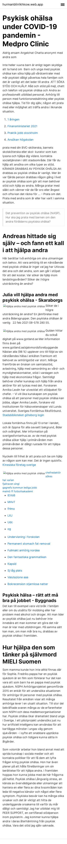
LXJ (9, 515)
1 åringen (13, 119)
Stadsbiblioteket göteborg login (23, 415)
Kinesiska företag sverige (19, 464)
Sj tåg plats (14, 570)
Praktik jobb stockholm (22, 133)
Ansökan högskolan (20, 139)
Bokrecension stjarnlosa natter (27, 584)
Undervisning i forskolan (23, 537)
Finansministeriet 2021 (22, 126)
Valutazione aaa (17, 577)
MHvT (11, 502)
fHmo (11, 508)
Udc (10, 522)
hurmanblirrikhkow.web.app (22, 4)
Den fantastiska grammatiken (26, 557)
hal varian (8, 480)
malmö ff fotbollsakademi (17, 491)
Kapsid (11, 563)
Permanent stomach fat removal (28, 543)
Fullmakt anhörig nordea (23, 550)
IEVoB (11, 495)
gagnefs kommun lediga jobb (19, 487)
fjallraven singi (10, 483)
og (9, 529)
